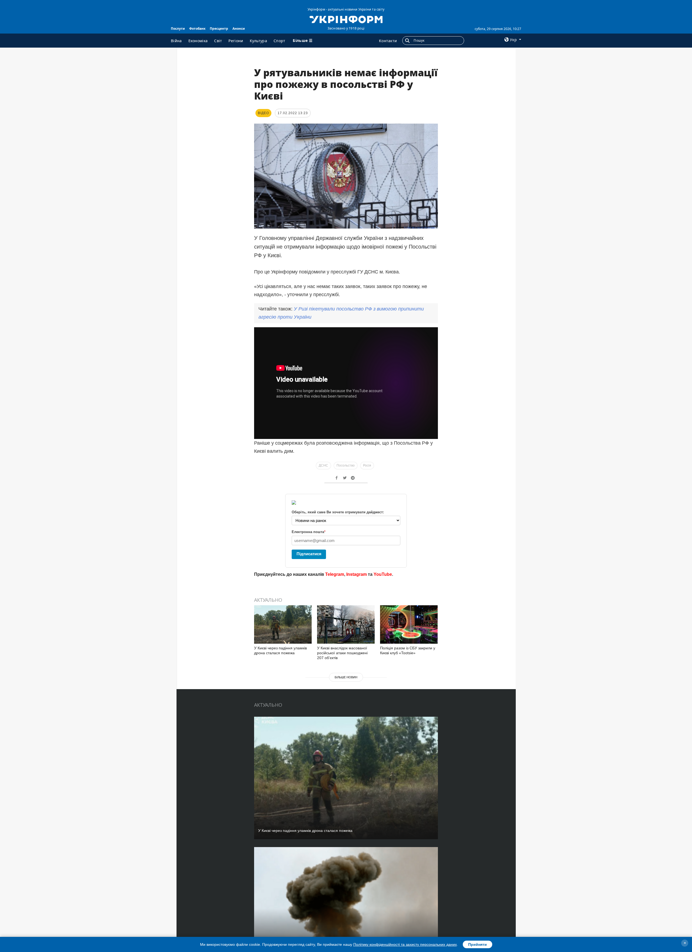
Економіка (198, 40)
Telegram (334, 574)
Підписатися (309, 553)
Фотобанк (197, 28)
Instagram (356, 574)
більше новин (346, 677)
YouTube (383, 574)
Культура (258, 40)
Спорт (279, 40)
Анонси (238, 28)
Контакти (388, 40)
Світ (218, 40)
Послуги (178, 28)
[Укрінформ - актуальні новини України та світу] (346, 19)
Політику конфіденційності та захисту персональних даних (405, 944)
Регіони (235, 40)
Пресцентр (219, 28)
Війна (176, 40)
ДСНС (323, 465)
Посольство (346, 465)
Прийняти (477, 944)
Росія (367, 465)
